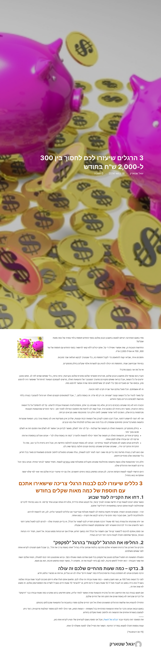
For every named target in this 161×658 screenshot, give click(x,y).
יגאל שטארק (122, 644)
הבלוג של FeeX (111, 619)
